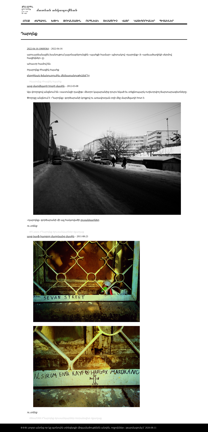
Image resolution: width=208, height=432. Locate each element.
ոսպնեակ (92, 21)
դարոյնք (36, 81)
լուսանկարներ (90, 220)
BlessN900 (36, 418)
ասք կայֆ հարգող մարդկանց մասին (50, 236)
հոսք (26, 21)
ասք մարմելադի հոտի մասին (46, 86)
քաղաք (79, 232)
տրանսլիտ (83, 418)
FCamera (35, 232)
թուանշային (72, 21)
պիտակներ (166, 21)
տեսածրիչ (110, 21)
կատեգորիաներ (144, 21)
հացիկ (47, 81)
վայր (125, 21)
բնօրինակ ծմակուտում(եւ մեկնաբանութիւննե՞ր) (58, 75)
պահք (58, 81)
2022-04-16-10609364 (38, 48)
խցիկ (55, 21)
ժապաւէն (40, 21)
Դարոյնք (46, 232)
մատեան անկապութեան (57, 9)
